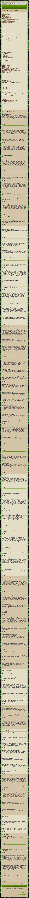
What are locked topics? (6, 60)
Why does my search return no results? (8, 87)
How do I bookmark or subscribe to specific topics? (10, 94)
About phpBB (10, 841)
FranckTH (14, 889)
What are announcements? (6, 58)
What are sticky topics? (6, 59)
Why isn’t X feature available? (7, 105)
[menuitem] (5, 6)
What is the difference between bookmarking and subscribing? (12, 93)
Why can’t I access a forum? (7, 43)
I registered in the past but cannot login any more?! (10, 19)
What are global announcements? (7, 57)
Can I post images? (5, 56)
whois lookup (5, 860)
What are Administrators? (6, 65)
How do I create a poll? (6, 40)
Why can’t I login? (5, 18)
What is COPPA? (5, 15)
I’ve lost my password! (6, 20)
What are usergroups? (6, 67)
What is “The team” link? (6, 72)
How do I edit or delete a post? (7, 38)
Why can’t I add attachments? (7, 44)
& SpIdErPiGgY (18, 889)
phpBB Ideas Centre (6, 849)
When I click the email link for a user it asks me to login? (11, 34)
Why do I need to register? (6, 14)
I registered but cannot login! (7, 17)
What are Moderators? (6, 66)
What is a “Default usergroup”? (7, 71)
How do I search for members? (7, 89)
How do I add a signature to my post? (8, 39)
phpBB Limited (8, 838)
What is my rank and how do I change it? (9, 33)
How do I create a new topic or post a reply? (9, 37)
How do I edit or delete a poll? (7, 42)
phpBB (17, 275)
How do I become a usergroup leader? (8, 69)
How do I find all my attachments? (7, 101)
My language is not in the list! (7, 30)
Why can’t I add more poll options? (7, 41)
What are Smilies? (5, 55)
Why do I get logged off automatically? (8, 21)
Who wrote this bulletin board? (7, 104)
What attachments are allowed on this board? (9, 100)
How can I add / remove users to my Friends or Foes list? (11, 82)
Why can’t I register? (5, 16)
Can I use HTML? (5, 54)
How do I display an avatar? (6, 32)
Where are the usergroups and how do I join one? (10, 68)
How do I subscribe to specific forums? (8, 95)
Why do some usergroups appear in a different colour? (11, 70)
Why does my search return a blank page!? (9, 88)
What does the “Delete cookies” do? (8, 22)
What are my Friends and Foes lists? (8, 81)
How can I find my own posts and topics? (9, 90)
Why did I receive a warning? (7, 45)
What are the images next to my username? (9, 31)
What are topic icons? (5, 61)
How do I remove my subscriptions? (8, 96)
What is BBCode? (5, 53)
